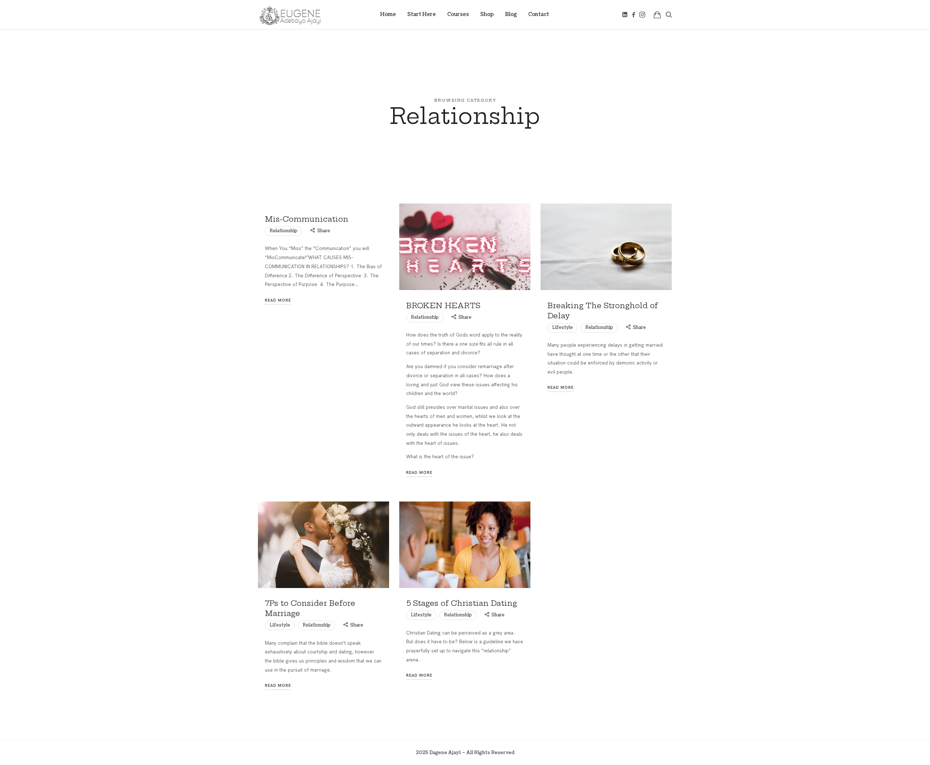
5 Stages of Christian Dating (461, 603)
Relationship (284, 231)
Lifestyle (562, 328)
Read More (278, 300)
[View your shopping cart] (657, 14)
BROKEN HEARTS (443, 305)
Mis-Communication (306, 219)
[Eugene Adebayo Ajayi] (290, 14)
